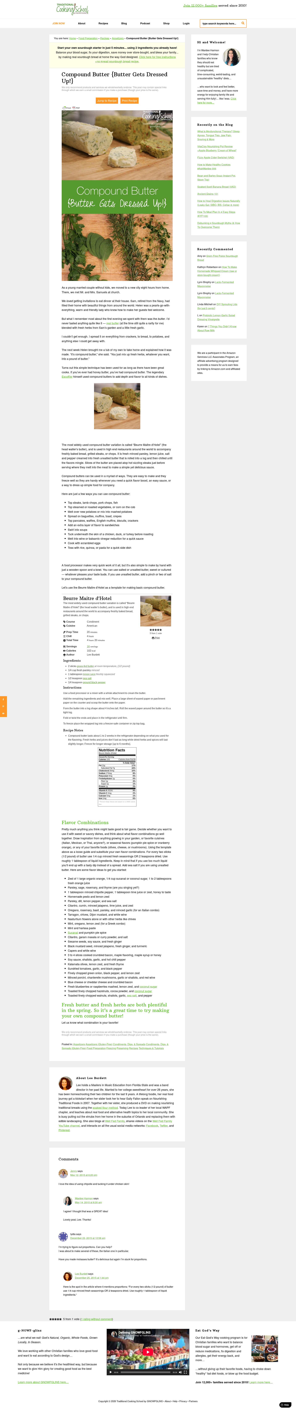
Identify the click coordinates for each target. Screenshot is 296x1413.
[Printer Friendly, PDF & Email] (71, 107)
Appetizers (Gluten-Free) (99, 1044)
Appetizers (118, 38)
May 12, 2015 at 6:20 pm (83, 1175)
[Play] (110, 1372)
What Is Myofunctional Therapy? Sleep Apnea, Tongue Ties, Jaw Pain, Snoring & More (218, 135)
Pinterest (64, 1130)
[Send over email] (3, 713)
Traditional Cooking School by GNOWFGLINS (72, 9)
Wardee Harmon (84, 1198)
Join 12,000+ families (200, 5)
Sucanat (73, 932)
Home (72, 38)
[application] (148, 1352)
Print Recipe (129, 100)
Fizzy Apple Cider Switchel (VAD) (215, 157)
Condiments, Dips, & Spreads (129, 1044)
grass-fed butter (85, 666)
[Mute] (180, 1372)
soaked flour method (105, 1107)
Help (175, 1401)
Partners (193, 1401)
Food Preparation (88, 38)
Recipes (104, 38)
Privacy (183, 1401)
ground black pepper (94, 682)
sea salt (87, 678)
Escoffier (67, 376)
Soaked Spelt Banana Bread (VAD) (216, 186)
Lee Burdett (81, 1273)
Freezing (111, 1048)
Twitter (164, 1125)
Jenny (73, 1171)
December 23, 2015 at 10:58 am (87, 1238)
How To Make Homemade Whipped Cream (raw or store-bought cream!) (217, 271)
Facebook (152, 1125)
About (168, 1401)
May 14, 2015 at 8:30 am (88, 1202)
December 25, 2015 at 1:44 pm (92, 1277)
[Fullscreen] (185, 1372)
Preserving (122, 1048)
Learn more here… (261, 1382)
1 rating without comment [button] (96, 1319)
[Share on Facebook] (3, 699)
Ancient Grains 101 (207, 194)
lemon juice (89, 674)
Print (157, 638)
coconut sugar (148, 986)
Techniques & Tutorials (151, 1048)
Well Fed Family (115, 1121)
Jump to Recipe (107, 100)
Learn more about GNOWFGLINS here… (43, 1382)
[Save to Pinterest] (3, 706)
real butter (112, 323)
